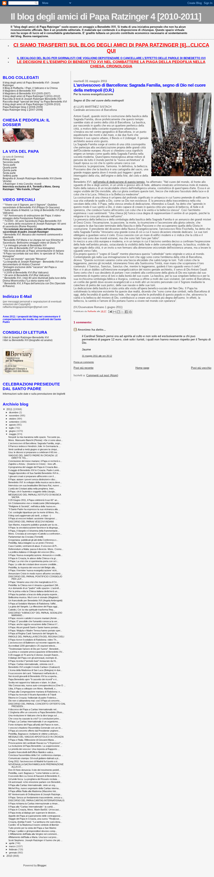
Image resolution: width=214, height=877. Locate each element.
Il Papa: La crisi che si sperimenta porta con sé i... (33, 561)
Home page (142, 367)
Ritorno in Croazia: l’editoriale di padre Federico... (33, 697)
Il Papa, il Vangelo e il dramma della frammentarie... (33, 530)
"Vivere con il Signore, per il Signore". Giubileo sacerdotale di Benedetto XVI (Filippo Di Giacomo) (31, 206)
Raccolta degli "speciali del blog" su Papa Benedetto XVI (35, 101)
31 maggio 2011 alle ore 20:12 (97, 356)
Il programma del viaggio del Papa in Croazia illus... (34, 467)
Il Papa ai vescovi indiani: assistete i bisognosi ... (32, 518)
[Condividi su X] (122, 312)
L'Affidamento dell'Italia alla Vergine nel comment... (33, 834)
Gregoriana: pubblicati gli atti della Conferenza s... (33, 540)
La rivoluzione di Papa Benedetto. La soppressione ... (35, 746)
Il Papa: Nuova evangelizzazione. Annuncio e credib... (35, 555)
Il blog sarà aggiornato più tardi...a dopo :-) (29, 515)
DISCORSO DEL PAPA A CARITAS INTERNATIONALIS (36, 800)
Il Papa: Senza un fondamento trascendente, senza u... (36, 797)
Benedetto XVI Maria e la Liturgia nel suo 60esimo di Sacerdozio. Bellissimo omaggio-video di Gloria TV (33, 241)
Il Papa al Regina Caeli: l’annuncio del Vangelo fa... (33, 633)
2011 (9, 409)
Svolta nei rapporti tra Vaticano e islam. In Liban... (33, 682)
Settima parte (10, 175)
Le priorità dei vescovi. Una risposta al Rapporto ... (34, 749)
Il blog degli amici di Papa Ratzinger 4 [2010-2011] (106, 16)
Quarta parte (10, 167)
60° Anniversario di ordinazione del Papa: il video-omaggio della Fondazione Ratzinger (32, 217)
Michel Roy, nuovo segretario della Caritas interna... (34, 788)
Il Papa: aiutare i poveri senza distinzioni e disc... (32, 479)
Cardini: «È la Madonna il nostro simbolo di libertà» (33, 825)
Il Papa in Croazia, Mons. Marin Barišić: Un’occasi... (34, 809)
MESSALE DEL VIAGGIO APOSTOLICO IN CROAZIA (36, 736)
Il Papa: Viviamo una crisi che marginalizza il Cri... (33, 582)
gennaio (13, 852)
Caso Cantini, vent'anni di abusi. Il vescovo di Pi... (33, 546)
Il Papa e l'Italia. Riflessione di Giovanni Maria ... (32, 740)
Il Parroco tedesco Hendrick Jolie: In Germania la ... (34, 446)
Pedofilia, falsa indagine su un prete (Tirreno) (31, 543)
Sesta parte (9, 173)
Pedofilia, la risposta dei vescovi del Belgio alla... (32, 567)
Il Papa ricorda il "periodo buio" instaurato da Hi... (32, 661)
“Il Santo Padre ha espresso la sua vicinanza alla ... (34, 509)
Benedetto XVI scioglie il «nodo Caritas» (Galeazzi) (34, 667)
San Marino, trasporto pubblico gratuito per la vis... (33, 524)
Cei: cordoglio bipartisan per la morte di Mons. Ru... (34, 512)
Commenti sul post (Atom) (102, 375)
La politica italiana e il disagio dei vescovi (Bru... (32, 552)
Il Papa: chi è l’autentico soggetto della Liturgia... (32, 491)
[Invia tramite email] (114, 312)
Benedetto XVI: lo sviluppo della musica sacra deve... (35, 482)
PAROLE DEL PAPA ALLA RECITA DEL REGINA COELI (36, 636)
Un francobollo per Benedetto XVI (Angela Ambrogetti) (35, 600)
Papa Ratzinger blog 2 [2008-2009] (23, 107)
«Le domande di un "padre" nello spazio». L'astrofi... (34, 588)
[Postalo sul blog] (118, 312)
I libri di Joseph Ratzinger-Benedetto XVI (26, 337)
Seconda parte (11, 162)
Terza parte (9, 164)
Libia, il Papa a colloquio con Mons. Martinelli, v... (32, 688)
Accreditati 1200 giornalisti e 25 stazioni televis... (32, 645)
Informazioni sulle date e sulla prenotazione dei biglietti (34, 393)
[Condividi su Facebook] (126, 312)
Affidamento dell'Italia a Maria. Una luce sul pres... (33, 837)
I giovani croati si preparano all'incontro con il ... (32, 476)
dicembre (14, 412)
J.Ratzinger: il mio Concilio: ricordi (22, 183)
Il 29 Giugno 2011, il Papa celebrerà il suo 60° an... (33, 500)
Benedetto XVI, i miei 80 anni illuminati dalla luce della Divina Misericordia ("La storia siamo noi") (34, 279)
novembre (14, 415)
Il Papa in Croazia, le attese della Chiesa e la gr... (32, 558)
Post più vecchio (201, 367)
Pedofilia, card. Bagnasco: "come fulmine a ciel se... (34, 773)
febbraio (13, 849)
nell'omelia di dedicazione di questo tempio (119, 181)
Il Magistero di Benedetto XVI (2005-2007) (26, 93)
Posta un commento (84, 362)
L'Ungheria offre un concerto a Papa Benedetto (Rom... (36, 712)
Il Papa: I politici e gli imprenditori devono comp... (32, 831)
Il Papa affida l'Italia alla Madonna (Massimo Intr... (33, 791)
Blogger (41, 865)
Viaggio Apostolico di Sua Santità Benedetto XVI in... (34, 473)
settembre (14, 422)
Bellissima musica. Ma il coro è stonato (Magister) (33, 597)
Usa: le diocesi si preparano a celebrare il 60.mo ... (34, 452)
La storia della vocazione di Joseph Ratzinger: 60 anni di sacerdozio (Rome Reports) (34, 225)
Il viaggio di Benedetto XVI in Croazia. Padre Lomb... (34, 470)
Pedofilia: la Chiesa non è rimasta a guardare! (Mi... (34, 585)
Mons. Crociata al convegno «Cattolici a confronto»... (35, 533)
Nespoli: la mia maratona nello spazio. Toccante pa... (34, 437)
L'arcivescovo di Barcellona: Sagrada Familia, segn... (35, 443)
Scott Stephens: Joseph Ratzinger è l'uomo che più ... (35, 840)
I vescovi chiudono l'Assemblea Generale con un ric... (35, 728)
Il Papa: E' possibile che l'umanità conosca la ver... (33, 621)
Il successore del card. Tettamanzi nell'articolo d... (33, 673)
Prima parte (9, 159)
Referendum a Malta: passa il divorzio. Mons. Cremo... (35, 549)
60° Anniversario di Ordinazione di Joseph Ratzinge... (35, 794)
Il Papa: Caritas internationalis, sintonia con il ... (32, 664)
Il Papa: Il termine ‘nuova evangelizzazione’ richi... (33, 570)
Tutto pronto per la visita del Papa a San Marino (32, 828)
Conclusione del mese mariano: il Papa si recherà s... (35, 461)
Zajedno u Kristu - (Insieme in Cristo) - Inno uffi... (32, 464)
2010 (9, 855)
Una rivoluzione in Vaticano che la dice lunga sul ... (33, 715)
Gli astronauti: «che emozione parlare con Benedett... (35, 782)
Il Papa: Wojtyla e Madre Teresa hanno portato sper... (35, 630)
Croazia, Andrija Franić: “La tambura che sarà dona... (35, 822)
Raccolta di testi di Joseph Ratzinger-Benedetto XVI (32, 98)
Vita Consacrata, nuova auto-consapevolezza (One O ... (37, 685)
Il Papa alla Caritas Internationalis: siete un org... (32, 785)
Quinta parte (10, 170)
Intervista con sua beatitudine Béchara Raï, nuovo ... (34, 485)
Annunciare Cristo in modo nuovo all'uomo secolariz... (35, 573)
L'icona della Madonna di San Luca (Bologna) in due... (35, 670)
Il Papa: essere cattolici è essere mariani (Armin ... (33, 618)
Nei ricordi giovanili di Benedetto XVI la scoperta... (33, 676)
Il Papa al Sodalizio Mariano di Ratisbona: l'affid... (32, 603)
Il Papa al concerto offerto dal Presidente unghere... (34, 730)
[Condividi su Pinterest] (130, 312)
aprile (12, 843)
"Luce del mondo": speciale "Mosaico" (25, 259)
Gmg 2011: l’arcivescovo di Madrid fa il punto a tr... (33, 761)
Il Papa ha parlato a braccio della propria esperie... (33, 594)
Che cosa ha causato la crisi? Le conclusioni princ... (34, 718)
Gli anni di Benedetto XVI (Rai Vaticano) (27, 275)
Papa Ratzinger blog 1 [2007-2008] (23, 109)
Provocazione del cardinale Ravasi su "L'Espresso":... (35, 743)
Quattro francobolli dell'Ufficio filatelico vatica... (31, 752)
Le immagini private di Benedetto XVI (25, 245)
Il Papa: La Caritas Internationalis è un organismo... (34, 721)
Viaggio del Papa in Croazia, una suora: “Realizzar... (34, 819)
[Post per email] (109, 311)
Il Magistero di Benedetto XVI (19, 90)
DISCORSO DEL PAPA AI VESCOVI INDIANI (31, 521)
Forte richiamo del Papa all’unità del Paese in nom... (34, 724)
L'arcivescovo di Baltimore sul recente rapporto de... (34, 642)
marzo (12, 846)
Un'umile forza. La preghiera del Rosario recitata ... (34, 779)
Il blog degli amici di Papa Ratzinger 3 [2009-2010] (31, 104)
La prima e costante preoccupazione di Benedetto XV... (36, 652)
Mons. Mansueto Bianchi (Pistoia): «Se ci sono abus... (35, 440)
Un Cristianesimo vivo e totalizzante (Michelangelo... (34, 503)
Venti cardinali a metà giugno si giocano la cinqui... (33, 449)
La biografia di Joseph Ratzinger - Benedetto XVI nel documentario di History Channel (33, 263)
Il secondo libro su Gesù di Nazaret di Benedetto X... (34, 776)
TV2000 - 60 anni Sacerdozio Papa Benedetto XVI (32, 221)
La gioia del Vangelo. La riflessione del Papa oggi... (33, 606)
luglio (12, 428)
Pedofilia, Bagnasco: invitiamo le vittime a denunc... (34, 734)
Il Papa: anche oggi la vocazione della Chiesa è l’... (33, 624)
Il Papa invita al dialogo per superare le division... (32, 812)
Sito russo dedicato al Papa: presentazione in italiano (34, 250)
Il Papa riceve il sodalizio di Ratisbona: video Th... (33, 639)
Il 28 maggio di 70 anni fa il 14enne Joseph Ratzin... (34, 655)
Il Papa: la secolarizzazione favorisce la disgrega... (34, 527)
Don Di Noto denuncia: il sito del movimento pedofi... (34, 770)
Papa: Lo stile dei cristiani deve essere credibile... (33, 564)
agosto (13, 424)
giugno (12, 431)
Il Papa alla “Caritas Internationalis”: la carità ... (31, 806)
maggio (13, 434)
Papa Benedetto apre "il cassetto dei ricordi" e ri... (33, 679)
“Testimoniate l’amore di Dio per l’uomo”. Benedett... (34, 649)
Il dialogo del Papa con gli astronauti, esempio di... (33, 658)
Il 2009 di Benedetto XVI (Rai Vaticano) (26, 272)
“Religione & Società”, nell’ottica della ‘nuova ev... (32, 506)
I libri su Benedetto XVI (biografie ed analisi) (27, 340)
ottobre (13, 418)
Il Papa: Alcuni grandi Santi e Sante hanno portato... (34, 627)
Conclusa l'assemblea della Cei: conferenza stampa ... (35, 755)
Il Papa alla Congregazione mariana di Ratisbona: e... (35, 691)
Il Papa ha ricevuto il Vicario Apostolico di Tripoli (32, 694)
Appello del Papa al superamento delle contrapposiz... (35, 816)
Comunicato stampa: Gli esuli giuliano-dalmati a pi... (34, 758)
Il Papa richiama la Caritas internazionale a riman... (33, 803)
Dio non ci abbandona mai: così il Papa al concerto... (34, 700)
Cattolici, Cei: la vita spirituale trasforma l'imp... (31, 609)
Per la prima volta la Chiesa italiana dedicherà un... (33, 591)
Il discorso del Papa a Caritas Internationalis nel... (33, 709)
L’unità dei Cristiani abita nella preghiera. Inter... (31, 488)
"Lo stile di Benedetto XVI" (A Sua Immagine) (29, 248)
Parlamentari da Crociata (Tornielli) (25, 537)
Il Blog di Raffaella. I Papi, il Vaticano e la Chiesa (30, 88)
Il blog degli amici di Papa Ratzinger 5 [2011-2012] (31, 96)
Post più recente (83, 367)
